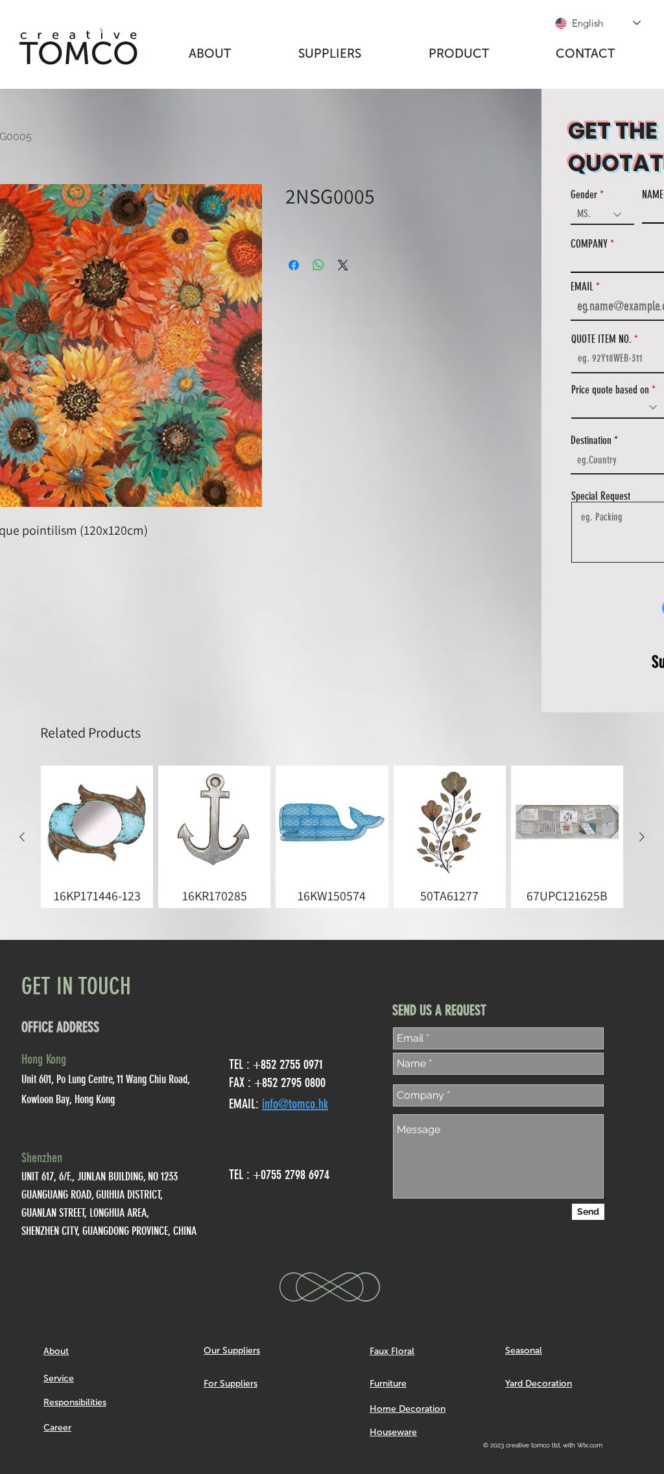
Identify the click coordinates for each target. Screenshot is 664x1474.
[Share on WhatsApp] (318, 265)
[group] (332, 837)
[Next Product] (642, 837)
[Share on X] (343, 265)
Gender (584, 194)
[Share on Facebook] (294, 265)
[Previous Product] (22, 837)
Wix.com (589, 1445)
